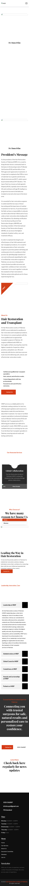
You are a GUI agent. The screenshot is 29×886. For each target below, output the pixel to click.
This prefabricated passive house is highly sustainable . (16, 779)
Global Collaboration (14, 471)
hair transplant (9, 776)
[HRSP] (3, 3)
